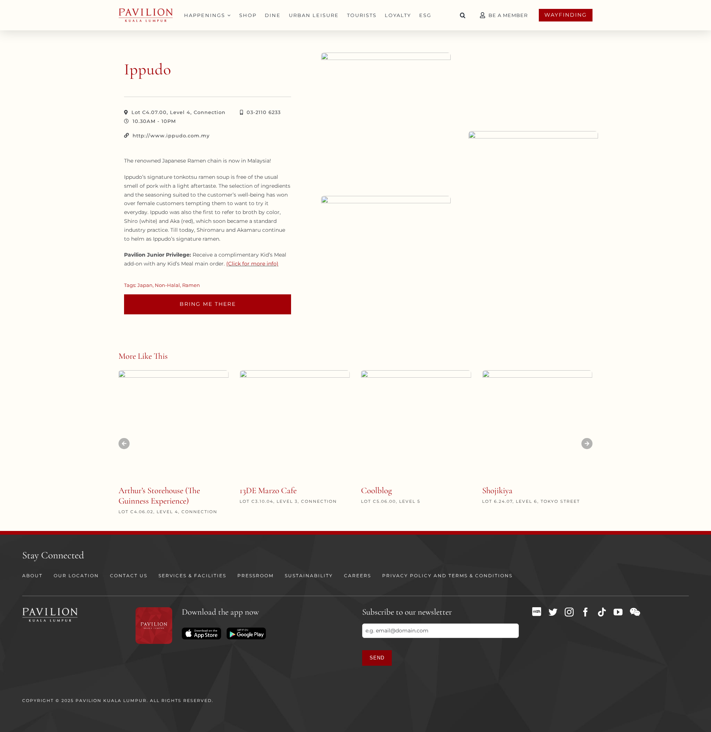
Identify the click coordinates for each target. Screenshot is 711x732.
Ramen (191, 285)
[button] (463, 15)
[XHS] (536, 611)
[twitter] (552, 612)
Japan (145, 285)
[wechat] (635, 612)
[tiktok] (601, 612)
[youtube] (618, 612)
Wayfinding (565, 14)
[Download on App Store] (201, 630)
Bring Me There (208, 304)
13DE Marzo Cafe (268, 490)
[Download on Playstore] (246, 630)
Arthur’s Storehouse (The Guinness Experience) (159, 495)
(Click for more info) (252, 263)
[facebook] (585, 612)
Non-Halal (167, 285)
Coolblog (376, 490)
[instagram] (569, 612)
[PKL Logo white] (50, 609)
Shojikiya (497, 490)
